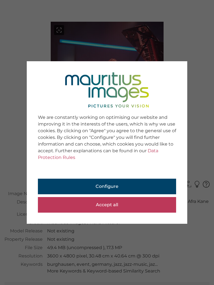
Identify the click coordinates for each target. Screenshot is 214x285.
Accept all (107, 204)
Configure (107, 186)
